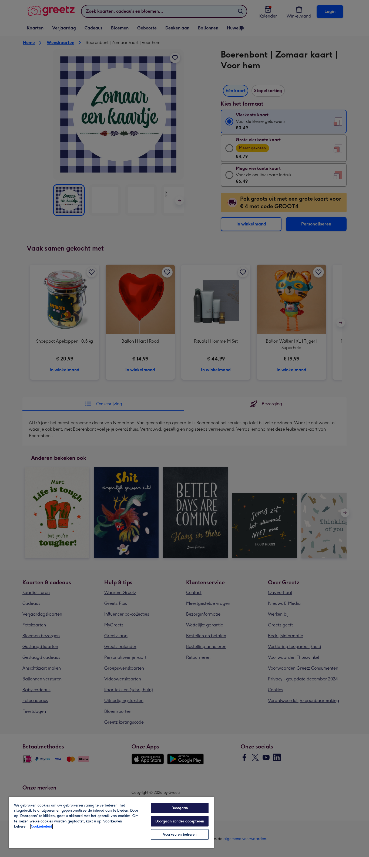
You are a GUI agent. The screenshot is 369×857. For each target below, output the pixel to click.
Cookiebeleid (41, 826)
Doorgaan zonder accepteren (179, 821)
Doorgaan (180, 808)
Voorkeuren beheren (180, 834)
